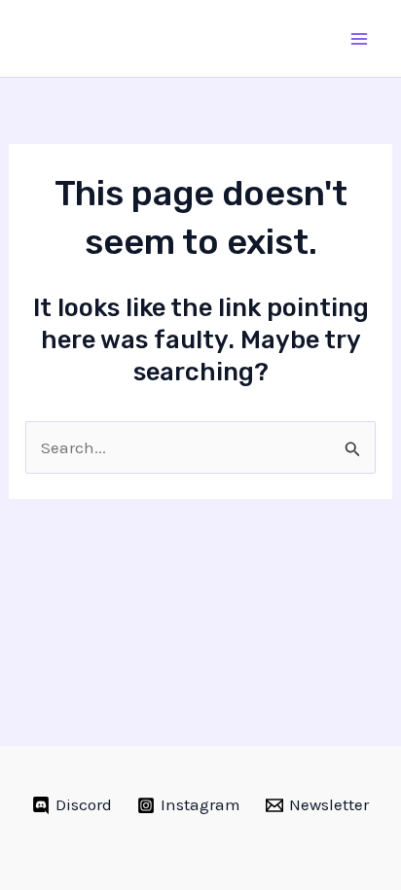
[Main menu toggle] (360, 39)
